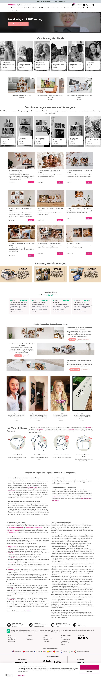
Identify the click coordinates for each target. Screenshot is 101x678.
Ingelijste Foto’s (12, 546)
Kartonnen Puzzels (74, 369)
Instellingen (89, 671)
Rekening (63, 644)
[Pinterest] (84, 638)
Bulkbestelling (11, 641)
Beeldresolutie (29, 639)
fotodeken (11, 532)
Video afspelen (18, 24)
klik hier (29, 611)
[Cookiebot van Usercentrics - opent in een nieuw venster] (9, 675)
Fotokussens (11, 563)
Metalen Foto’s (11, 553)
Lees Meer (19, 309)
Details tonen (21, 675)
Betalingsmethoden (12, 638)
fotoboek (11, 600)
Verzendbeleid (11, 639)
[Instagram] (79, 638)
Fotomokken (11, 569)
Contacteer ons (64, 638)
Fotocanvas (72, 339)
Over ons (45, 639)
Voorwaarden (46, 641)
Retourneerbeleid (65, 643)
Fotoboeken (18, 355)
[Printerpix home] (12, 5)
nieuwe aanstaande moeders (16, 527)
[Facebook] (81, 638)
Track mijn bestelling (65, 639)
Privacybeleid (64, 641)
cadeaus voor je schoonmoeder (34, 527)
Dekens (26, 355)
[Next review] (92, 306)
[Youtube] (87, 638)
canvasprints (40, 429)
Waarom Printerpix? (48, 638)
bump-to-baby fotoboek (13, 530)
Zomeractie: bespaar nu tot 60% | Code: (50, 1)
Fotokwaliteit (29, 638)
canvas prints (11, 490)
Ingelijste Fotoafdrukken (83, 339)
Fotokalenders (11, 558)
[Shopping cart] (93, 5)
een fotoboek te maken (58, 497)
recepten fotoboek (32, 487)
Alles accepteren (89, 666)
